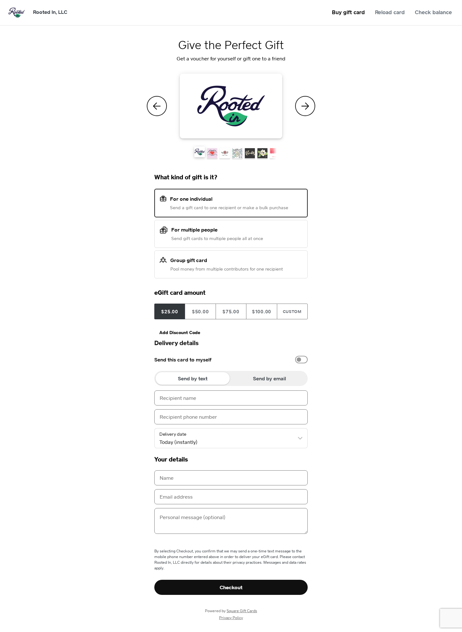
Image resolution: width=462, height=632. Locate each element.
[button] (199, 152)
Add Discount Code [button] (179, 332)
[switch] (301, 359)
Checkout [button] (231, 587)
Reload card (390, 12)
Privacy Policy (231, 617)
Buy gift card (348, 12)
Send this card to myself (183, 359)
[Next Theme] (305, 106)
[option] (231, 359)
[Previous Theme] (157, 106)
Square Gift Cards (242, 610)
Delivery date (172, 434)
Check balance (433, 12)
